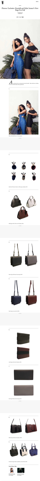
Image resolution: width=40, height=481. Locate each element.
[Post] (19, 17)
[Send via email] (22, 17)
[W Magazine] (3, 2)
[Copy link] (21, 17)
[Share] (17, 17)
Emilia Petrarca (20, 12)
